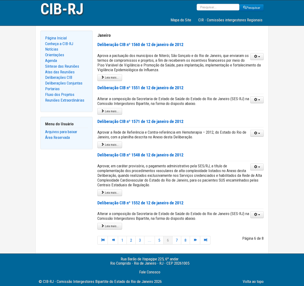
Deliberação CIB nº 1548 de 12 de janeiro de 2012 (140, 154)
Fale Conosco (149, 272)
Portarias (52, 88)
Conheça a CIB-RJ (59, 43)
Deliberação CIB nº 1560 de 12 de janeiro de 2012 (140, 44)
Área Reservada (57, 137)
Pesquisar (253, 7)
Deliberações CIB (58, 77)
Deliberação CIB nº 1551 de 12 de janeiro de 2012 (140, 87)
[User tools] (257, 56)
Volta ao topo (253, 281)
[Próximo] (195, 240)
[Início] (102, 240)
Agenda (51, 60)
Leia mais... (111, 77)
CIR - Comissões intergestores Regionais (230, 20)
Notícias (51, 49)
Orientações (54, 54)
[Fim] (205, 240)
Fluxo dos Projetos (59, 94)
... (149, 240)
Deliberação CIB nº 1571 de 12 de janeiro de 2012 (140, 121)
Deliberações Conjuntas (63, 83)
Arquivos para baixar (61, 131)
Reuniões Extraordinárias (64, 100)
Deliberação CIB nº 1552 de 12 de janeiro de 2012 (140, 202)
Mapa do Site (181, 20)
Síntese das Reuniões (62, 66)
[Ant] (113, 240)
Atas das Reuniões (60, 72)
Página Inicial (56, 38)
